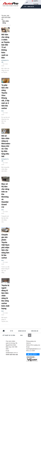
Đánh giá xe (30, 6)
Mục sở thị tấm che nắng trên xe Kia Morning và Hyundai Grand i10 (5, 195)
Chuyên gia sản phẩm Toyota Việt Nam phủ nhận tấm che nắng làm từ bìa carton (5, 246)
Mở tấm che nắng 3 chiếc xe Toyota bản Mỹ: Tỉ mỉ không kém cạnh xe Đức (5, 46)
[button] (29, 335)
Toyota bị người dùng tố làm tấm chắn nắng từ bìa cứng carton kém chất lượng (5, 297)
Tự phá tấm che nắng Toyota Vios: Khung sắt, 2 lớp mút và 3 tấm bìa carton (5, 96)
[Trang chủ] (4, 331)
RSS (21, 335)
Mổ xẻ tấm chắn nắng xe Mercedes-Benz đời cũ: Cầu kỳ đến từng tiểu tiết (5, 146)
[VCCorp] (32, 359)
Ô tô (11, 331)
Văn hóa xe (34, 331)
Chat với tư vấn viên (33, 354)
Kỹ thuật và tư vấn (9, 335)
